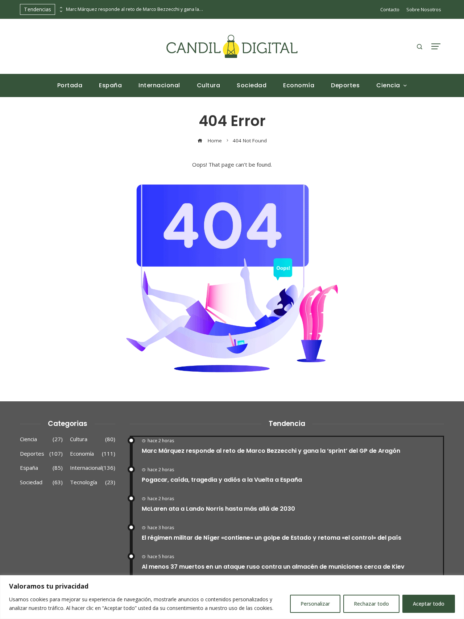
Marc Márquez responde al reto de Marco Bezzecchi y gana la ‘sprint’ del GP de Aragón (135, 9)
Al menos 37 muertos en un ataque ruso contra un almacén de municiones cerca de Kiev (273, 566)
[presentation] (60, 7)
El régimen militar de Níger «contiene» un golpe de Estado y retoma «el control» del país (271, 538)
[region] (232, 597)
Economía (92, 453)
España (41, 467)
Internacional (92, 467)
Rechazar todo (371, 603)
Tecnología (92, 482)
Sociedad (41, 482)
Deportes (41, 453)
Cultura (92, 439)
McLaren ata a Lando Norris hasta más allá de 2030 (218, 509)
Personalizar (315, 603)
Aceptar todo (428, 603)
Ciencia (41, 439)
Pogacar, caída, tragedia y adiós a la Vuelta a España (222, 480)
